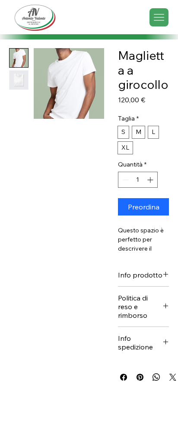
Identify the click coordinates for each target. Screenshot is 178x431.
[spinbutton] (138, 179)
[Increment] (151, 179)
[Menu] (158, 17)
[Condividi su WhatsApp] (156, 377)
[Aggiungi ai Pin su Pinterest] (140, 377)
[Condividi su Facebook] (123, 377)
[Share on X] (173, 377)
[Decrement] (124, 179)
